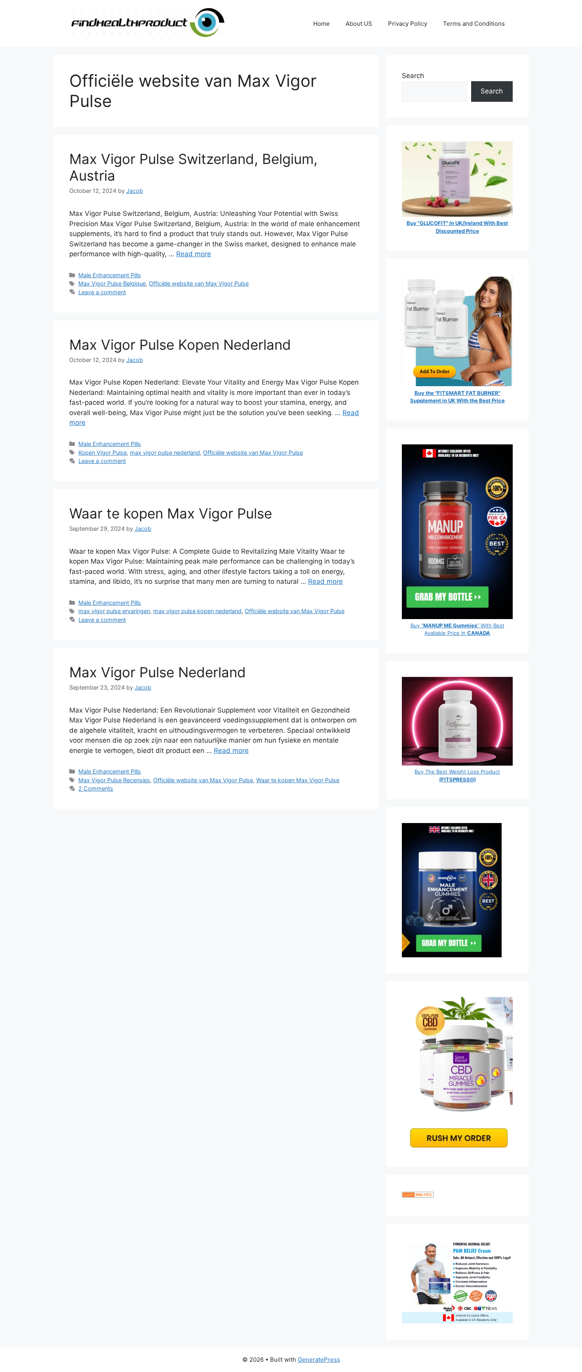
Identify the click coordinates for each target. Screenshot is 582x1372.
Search (413, 76)
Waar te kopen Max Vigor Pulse (170, 513)
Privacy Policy (407, 23)
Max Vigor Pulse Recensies (114, 780)
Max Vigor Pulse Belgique (112, 283)
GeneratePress (319, 1359)
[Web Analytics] (418, 1195)
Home (321, 23)
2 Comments (95, 788)
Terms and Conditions (474, 23)
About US (359, 23)
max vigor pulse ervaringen (114, 611)
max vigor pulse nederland (165, 452)
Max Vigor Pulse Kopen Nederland (180, 344)
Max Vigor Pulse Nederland (157, 672)
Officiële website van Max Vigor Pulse (199, 283)
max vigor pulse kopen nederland (197, 611)
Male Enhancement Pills (109, 275)
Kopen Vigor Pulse (102, 452)
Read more (193, 254)
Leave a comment (102, 292)
